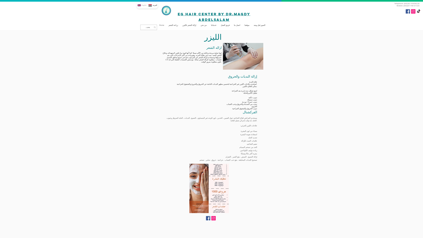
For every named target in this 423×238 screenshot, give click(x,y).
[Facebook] (408, 11)
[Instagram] (413, 11)
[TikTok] (419, 11)
